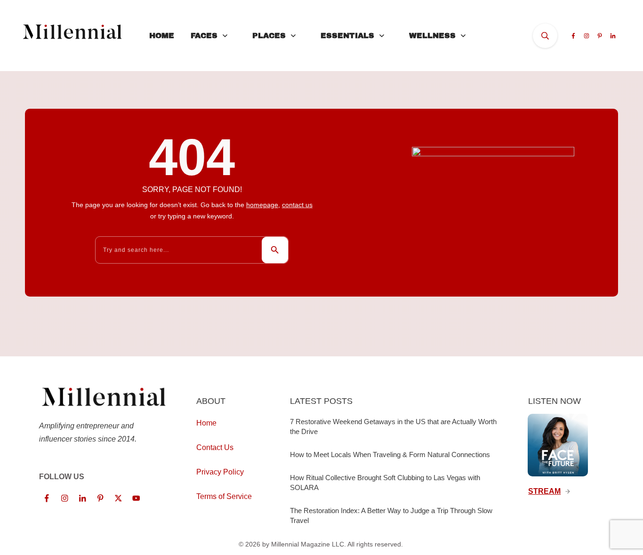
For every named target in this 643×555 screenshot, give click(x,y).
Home (206, 423)
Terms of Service (224, 496)
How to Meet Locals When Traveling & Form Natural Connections (390, 454)
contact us (297, 205)
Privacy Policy (220, 472)
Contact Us (214, 447)
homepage (262, 205)
